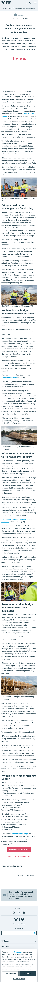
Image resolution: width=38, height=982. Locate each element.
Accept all (27, 973)
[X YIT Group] (14, 912)
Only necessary (10, 973)
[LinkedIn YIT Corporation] (19, 912)
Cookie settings (19, 979)
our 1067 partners (15, 952)
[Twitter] (17, 58)
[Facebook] (13, 58)
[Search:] (34, 933)
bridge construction (9, 377)
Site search (19, 928)
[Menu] (35, 2)
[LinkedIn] (21, 58)
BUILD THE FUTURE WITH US (19, 857)
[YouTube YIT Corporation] (23, 912)
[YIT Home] (6, 2)
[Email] (24, 58)
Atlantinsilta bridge (20, 834)
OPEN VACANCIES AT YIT (19, 849)
